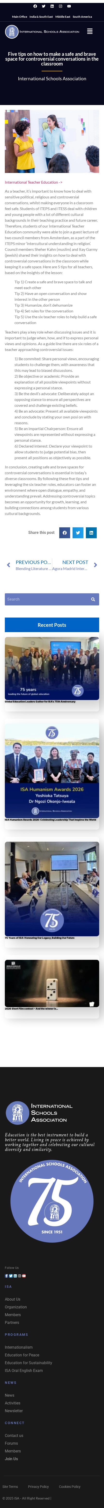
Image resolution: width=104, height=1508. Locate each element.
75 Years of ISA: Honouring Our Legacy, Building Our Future (39, 937)
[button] (89, 31)
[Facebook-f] (6, 1276)
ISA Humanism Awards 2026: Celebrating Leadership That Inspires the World (50, 819)
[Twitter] (43, 6)
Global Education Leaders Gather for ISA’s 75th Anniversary (40, 701)
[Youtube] (69, 6)
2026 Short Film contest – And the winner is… (31, 1008)
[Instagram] (60, 6)
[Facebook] (35, 6)
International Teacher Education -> (33, 182)
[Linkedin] (52, 6)
